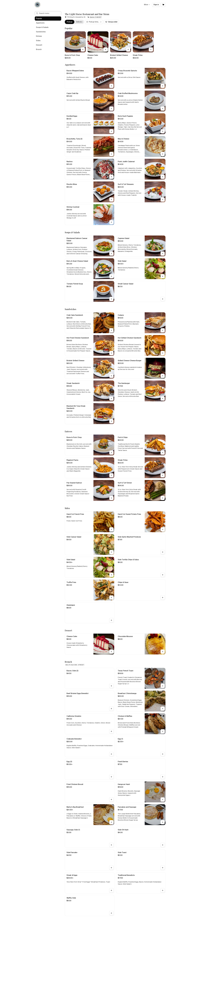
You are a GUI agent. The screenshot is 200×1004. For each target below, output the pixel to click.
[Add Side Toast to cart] (163, 868)
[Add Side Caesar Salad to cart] (111, 552)
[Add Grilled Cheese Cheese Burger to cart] (163, 376)
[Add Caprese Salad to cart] (163, 253)
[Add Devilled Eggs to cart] (111, 131)
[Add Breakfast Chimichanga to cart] (163, 709)
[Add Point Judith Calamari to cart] (163, 177)
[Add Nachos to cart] (111, 177)
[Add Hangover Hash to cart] (163, 799)
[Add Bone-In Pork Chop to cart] (83, 49)
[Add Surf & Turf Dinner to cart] (163, 498)
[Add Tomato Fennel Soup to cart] (111, 299)
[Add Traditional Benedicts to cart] (163, 890)
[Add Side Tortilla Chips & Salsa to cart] (163, 575)
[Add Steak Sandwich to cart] (111, 398)
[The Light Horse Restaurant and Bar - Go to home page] (37, 5)
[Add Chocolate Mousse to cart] (163, 652)
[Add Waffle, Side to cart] (111, 913)
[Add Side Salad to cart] (163, 276)
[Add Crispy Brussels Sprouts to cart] (163, 86)
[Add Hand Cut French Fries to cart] (111, 529)
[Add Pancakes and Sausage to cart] (163, 822)
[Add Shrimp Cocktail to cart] (111, 222)
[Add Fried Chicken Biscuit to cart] (111, 799)
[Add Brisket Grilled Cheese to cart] (128, 49)
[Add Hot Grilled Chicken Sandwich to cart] (163, 353)
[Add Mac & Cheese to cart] (163, 154)
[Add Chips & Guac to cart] (163, 597)
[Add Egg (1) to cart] (163, 754)
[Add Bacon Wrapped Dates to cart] (111, 86)
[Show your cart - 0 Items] (163, 5)
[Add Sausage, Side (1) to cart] (111, 845)
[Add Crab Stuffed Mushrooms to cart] (163, 109)
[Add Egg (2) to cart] (111, 777)
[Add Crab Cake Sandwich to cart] (111, 330)
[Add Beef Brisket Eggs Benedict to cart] (111, 709)
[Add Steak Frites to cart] (151, 49)
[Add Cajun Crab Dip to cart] (111, 109)
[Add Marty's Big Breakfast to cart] (111, 822)
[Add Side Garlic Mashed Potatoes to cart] (163, 552)
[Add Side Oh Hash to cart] (163, 845)
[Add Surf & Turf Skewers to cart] (163, 199)
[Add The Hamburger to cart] (163, 398)
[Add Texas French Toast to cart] (163, 686)
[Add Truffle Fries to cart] (111, 597)
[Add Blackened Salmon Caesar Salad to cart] (111, 253)
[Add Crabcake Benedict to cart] (111, 754)
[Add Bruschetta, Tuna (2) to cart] (111, 154)
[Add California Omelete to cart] (111, 731)
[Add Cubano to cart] (163, 330)
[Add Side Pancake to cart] (111, 868)
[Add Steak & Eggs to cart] (111, 890)
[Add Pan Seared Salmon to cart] (111, 498)
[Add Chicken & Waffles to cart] (163, 731)
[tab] (69, 22)
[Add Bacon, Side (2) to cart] (111, 686)
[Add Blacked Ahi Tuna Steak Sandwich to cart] (111, 421)
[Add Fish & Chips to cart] (163, 453)
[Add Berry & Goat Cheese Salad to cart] (111, 276)
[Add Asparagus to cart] (111, 620)
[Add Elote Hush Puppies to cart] (163, 131)
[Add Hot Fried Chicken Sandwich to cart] (111, 353)
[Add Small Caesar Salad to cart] (163, 299)
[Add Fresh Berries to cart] (163, 777)
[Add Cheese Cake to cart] (105, 49)
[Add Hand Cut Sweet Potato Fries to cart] (163, 529)
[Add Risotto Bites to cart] (111, 199)
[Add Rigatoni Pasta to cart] (111, 475)
